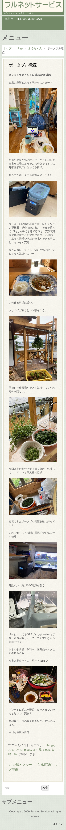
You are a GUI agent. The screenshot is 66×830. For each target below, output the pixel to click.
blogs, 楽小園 (32, 749)
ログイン (58, 823)
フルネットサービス (33, 5)
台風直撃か (47, 764)
